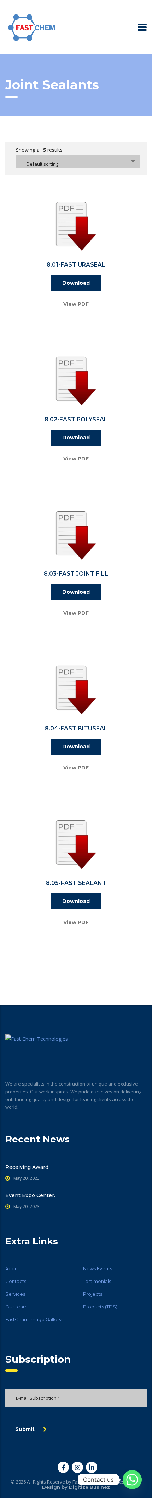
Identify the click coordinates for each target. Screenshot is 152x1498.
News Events (97, 1268)
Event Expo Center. (30, 1195)
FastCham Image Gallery (33, 1319)
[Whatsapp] (132, 1479)
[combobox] (78, 161)
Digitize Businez (89, 1487)
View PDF (76, 304)
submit (25, 1429)
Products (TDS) (100, 1306)
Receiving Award (26, 1167)
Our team (16, 1306)
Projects (92, 1294)
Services (15, 1294)
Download (76, 283)
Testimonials (97, 1281)
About (12, 1268)
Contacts (15, 1281)
